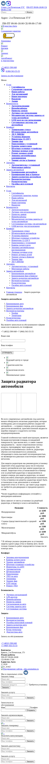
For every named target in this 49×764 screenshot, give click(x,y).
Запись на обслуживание (12, 76)
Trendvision (16, 315)
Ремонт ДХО (12, 586)
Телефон (34, 707)
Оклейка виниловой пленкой (19, 622)
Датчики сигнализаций (16, 595)
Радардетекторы (13, 318)
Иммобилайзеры (13, 599)
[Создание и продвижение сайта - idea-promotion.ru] (20, 669)
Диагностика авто (14, 632)
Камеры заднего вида (15, 560)
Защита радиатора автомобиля (19, 308)
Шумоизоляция (13, 571)
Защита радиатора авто (16, 625)
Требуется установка (37, 685)
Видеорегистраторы (15, 311)
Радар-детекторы (13, 629)
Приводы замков (13, 602)
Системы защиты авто (16, 606)
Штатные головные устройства (20, 564)
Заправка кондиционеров (17, 557)
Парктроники (12, 574)
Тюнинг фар (11, 581)
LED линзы (11, 583)
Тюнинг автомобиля (15, 562)
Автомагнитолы (13, 569)
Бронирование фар (14, 306)
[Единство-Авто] (9, 26)
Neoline (14, 313)
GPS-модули (11, 597)
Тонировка (11, 579)
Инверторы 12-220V (15, 567)
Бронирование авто (15, 304)
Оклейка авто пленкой (16, 320)
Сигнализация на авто (16, 604)
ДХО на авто (12, 576)
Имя (3, 707)
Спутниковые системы (16, 609)
